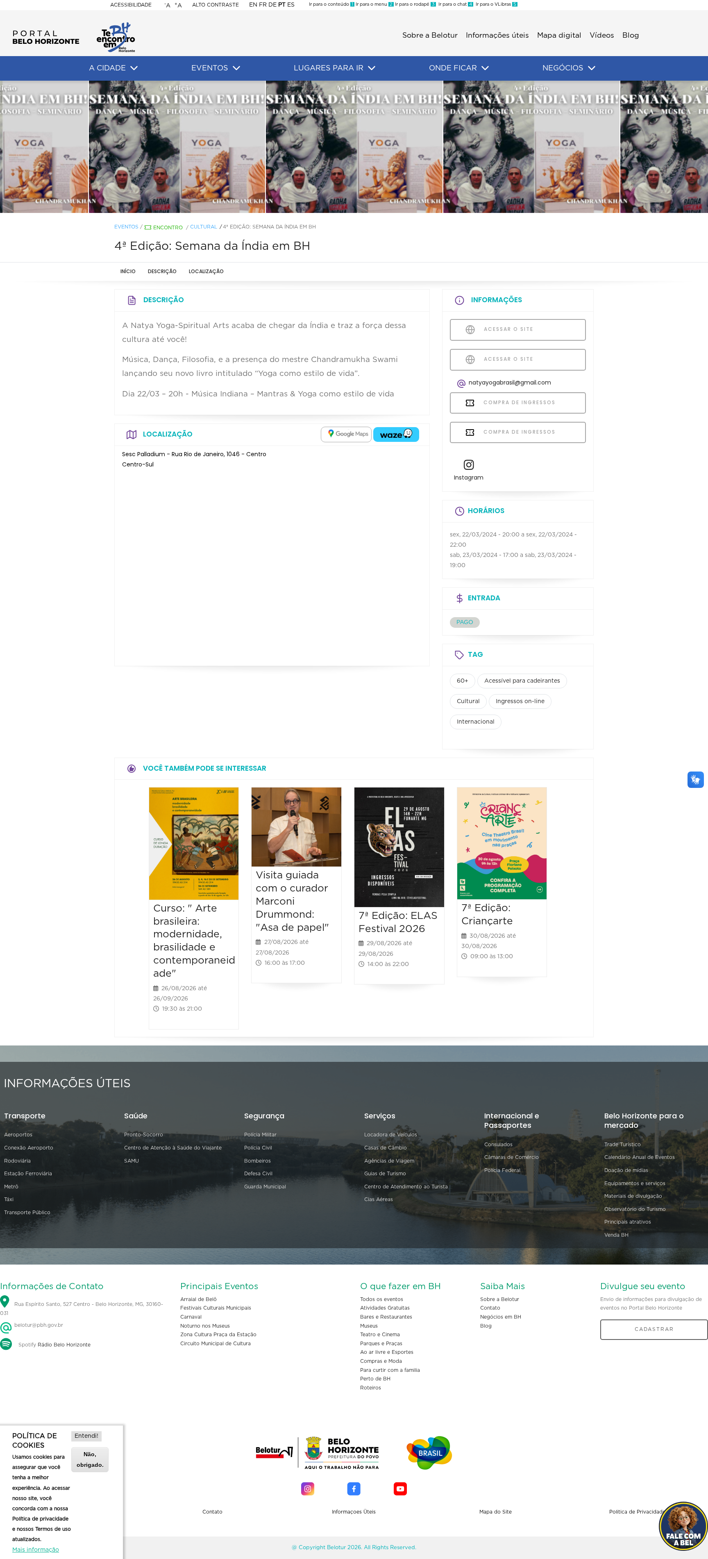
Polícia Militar (260, 1134)
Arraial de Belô (198, 1299)
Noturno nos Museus (205, 1326)
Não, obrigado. (90, 1459)
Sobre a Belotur (430, 35)
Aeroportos (18, 1134)
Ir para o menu (373, 4)
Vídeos (602, 35)
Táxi (9, 1199)
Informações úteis (497, 35)
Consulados (498, 1144)
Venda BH (616, 1235)
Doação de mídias (626, 1170)
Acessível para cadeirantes (522, 681)
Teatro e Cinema (380, 1334)
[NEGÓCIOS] (592, 68)
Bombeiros (257, 1161)
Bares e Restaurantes (386, 1317)
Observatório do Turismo (635, 1209)
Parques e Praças (381, 1343)
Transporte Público (27, 1212)
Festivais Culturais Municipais (215, 1308)
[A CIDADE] (134, 68)
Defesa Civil (258, 1173)
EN (253, 5)
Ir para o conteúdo (331, 4)
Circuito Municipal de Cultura (215, 1343)
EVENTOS (209, 68)
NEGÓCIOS (562, 68)
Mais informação (35, 1550)
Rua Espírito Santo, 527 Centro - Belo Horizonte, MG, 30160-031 (81, 1309)
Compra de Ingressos (518, 402)
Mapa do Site (495, 1511)
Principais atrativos (627, 1222)
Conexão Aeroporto (28, 1147)
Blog (630, 35)
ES (291, 5)
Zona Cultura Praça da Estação (218, 1334)
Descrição (162, 271)
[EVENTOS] (236, 68)
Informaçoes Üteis (354, 1511)
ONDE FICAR (453, 68)
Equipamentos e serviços (634, 1183)
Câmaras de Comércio (511, 1157)
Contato (490, 1308)
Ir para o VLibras (494, 4)
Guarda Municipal (265, 1186)
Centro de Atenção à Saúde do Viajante (173, 1147)
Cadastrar (654, 1329)
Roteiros (370, 1387)
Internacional (476, 722)
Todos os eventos (381, 1299)
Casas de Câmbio (385, 1147)
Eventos (126, 226)
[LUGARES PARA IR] (372, 68)
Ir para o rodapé (414, 4)
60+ (462, 681)
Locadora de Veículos (390, 1134)
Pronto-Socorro (143, 1134)
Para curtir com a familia (390, 1370)
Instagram (468, 477)
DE (272, 5)
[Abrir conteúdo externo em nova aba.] (346, 434)
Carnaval (191, 1317)
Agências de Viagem (389, 1161)
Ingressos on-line (520, 701)
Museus (369, 1326)
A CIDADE (107, 68)
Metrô (11, 1186)
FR (263, 5)
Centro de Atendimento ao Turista (406, 1186)
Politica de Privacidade (637, 1511)
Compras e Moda (381, 1361)
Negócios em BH (500, 1317)
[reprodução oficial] (177, 147)
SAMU (131, 1161)
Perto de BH (375, 1378)
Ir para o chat (454, 4)
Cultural (203, 226)
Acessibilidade (131, 4)
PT (282, 5)
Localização (206, 271)
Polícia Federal (502, 1170)
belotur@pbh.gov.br (38, 1325)
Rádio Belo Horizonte (64, 1344)
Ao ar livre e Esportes (386, 1352)
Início (128, 271)
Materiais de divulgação (633, 1196)
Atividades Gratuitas (385, 1308)
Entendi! (86, 1436)
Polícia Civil (258, 1147)
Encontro (168, 227)
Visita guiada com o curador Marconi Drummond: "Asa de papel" (292, 901)
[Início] (73, 24)
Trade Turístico (622, 1144)
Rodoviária (17, 1161)
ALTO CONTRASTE (215, 4)
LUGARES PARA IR (328, 68)
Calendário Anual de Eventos (639, 1157)
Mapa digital (559, 35)
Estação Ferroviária (28, 1173)
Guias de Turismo (385, 1173)
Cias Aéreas (378, 1199)
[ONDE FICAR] (485, 68)
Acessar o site (507, 329)
